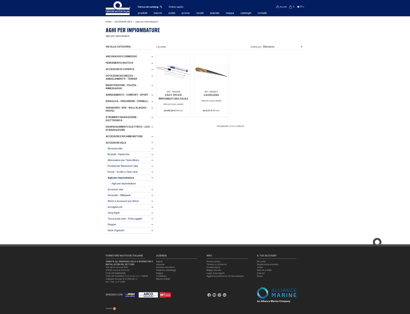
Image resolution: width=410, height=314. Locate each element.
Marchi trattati (163, 279)
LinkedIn (224, 295)
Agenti (159, 261)
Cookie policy (213, 267)
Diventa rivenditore (165, 267)
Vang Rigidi (113, 212)
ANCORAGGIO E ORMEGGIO (121, 56)
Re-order (261, 261)
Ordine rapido (176, 6)
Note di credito (264, 270)
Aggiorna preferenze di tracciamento (225, 276)
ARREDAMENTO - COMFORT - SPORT (127, 94)
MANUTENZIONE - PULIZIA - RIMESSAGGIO (122, 87)
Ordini (260, 267)
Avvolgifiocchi (115, 207)
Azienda (160, 264)
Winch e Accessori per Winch (123, 201)
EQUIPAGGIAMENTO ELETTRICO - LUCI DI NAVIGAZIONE (128, 128)
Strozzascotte (115, 148)
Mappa (159, 273)
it (301, 6)
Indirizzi (261, 273)
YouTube (214, 295)
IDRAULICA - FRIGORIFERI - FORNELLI (127, 101)
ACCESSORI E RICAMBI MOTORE (124, 136)
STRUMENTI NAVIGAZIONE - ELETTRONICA (122, 119)
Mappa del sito (214, 270)
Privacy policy (214, 261)
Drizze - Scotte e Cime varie (123, 171)
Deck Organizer (116, 230)
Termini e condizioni (217, 264)
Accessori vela (115, 189)
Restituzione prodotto (267, 264)
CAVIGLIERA (211, 95)
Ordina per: (256, 46)
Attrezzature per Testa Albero (123, 160)
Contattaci (161, 276)
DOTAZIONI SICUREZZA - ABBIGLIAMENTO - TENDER (121, 77)
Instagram (219, 295)
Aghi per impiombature (121, 177)
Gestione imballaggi (166, 270)
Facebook (209, 295)
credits (109, 308)
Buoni (260, 276)
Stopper (112, 224)
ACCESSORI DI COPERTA (120, 69)
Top (404, 299)
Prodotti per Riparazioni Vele (123, 166)
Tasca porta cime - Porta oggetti (125, 218)
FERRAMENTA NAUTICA (119, 62)
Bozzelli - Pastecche (118, 154)
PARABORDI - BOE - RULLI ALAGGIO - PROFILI (127, 109)
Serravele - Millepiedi (119, 195)
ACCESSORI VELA (116, 142)
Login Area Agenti (216, 273)
